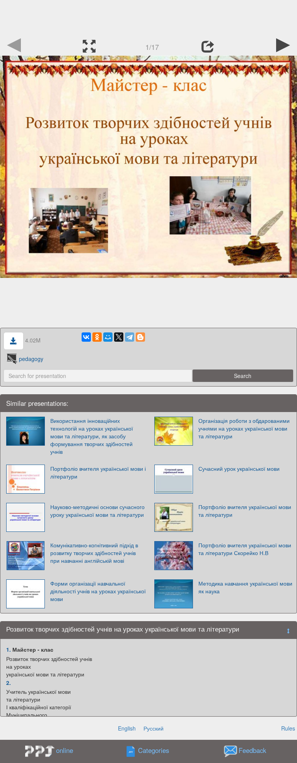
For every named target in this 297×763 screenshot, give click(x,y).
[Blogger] (140, 337)
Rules (288, 728)
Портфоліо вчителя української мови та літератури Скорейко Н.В (244, 549)
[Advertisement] (148, 17)
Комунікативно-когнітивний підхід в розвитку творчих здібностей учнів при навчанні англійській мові (94, 552)
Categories (153, 750)
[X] (118, 337)
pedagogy (31, 359)
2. (8, 682)
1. (8, 649)
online (64, 750)
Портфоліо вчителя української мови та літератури (244, 510)
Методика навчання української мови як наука (245, 587)
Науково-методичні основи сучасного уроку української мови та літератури (97, 510)
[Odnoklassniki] (97, 337)
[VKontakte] (86, 337)
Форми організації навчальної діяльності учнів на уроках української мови (98, 591)
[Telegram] (129, 337)
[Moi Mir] (108, 337)
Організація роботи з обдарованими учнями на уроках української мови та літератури (244, 428)
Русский (153, 728)
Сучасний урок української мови (239, 468)
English (127, 728)
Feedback (252, 750)
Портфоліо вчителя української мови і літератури (98, 472)
